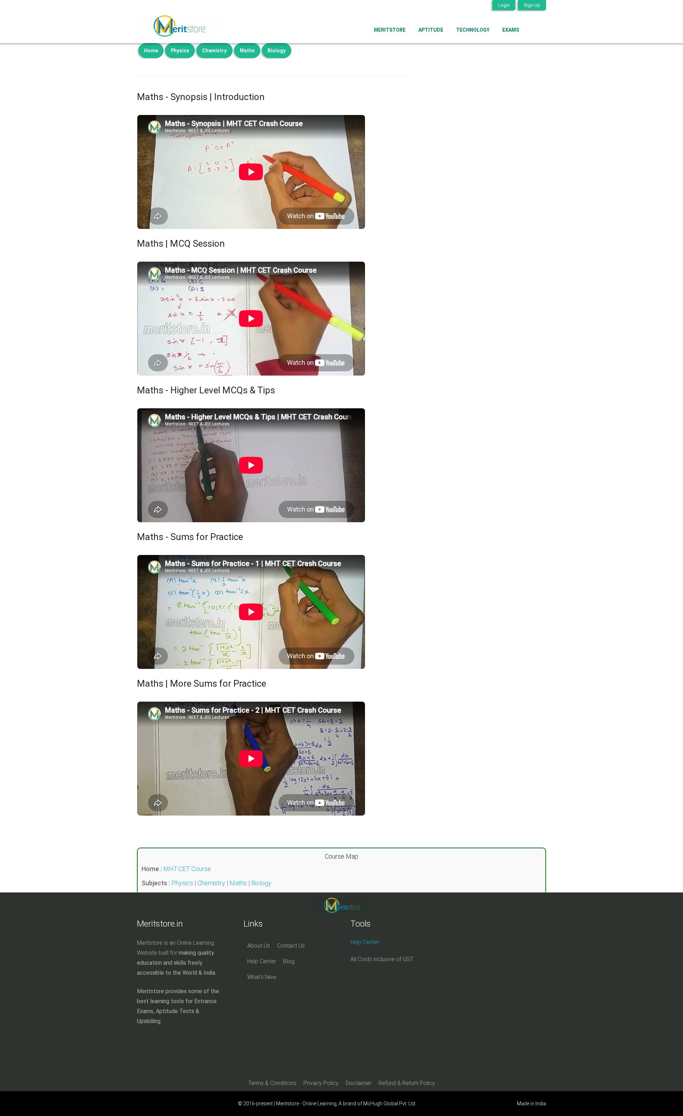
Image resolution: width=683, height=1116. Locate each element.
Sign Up (532, 5)
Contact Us (291, 945)
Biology (277, 50)
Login (504, 5)
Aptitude (430, 30)
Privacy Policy (321, 1083)
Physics (180, 50)
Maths (247, 50)
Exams (510, 30)
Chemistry (214, 50)
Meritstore (390, 30)
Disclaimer (358, 1083)
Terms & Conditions (272, 1083)
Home (151, 50)
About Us (258, 945)
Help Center (261, 961)
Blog (289, 961)
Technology (472, 30)
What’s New (261, 977)
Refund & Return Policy (406, 1083)
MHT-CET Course (187, 869)
